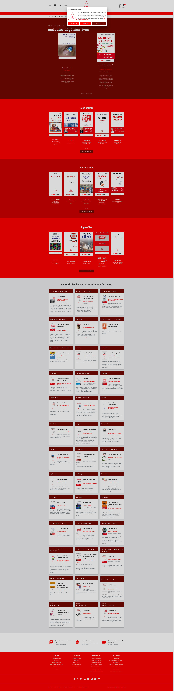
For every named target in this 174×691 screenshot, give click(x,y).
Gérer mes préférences (99, 23)
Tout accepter (74, 23)
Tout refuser (85, 23)
